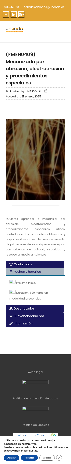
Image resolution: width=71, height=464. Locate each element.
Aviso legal (35, 372)
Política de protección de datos (35, 398)
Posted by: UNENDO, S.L (26, 91)
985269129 (11, 7)
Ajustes (47, 457)
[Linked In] (13, 14)
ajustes (32, 450)
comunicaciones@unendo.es (44, 7)
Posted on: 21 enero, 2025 (23, 96)
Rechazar (29, 457)
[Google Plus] (21, 14)
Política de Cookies (35, 425)
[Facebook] (6, 14)
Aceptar (11, 457)
